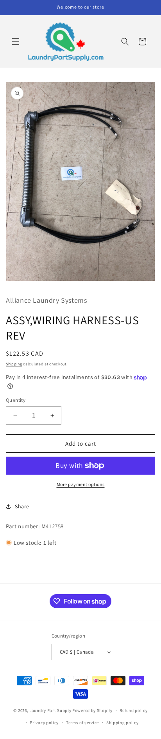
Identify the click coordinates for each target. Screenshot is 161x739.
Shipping (14, 364)
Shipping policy (122, 722)
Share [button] (22, 506)
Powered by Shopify (92, 710)
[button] (15, 41)
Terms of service (82, 722)
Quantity (15, 400)
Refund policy (133, 710)
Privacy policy (44, 722)
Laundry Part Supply (50, 710)
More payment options (81, 484)
